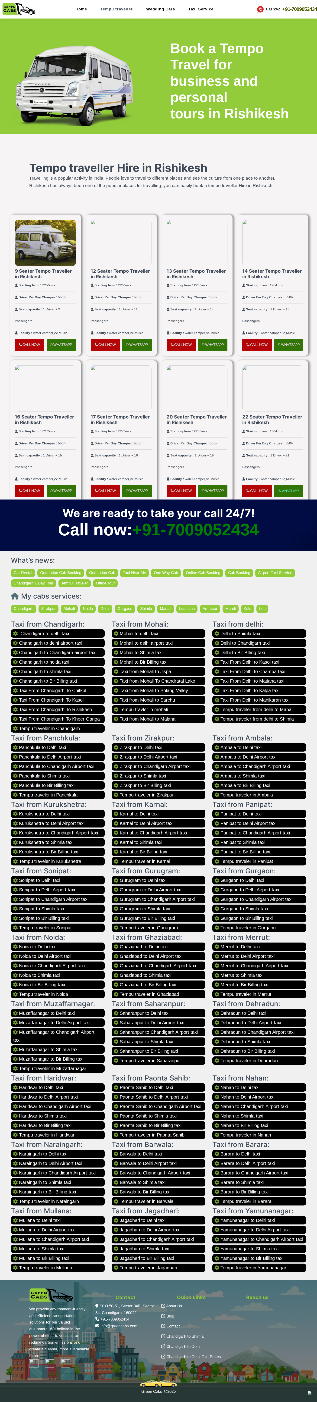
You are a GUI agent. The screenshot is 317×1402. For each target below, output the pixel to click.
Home (81, 9)
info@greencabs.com (118, 1326)
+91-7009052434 (195, 529)
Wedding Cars (160, 9)
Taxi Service (200, 9)
